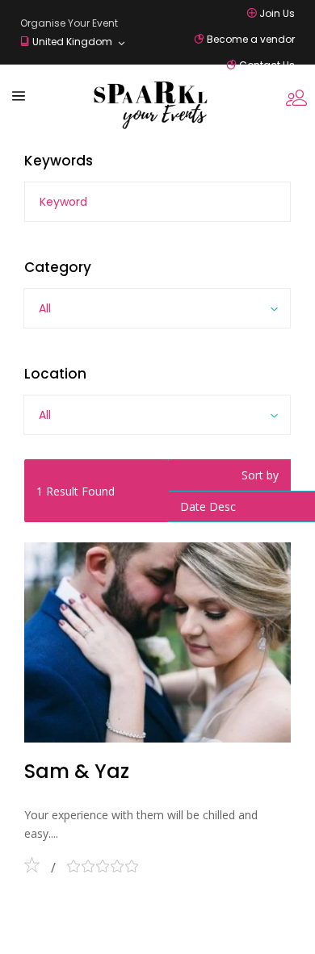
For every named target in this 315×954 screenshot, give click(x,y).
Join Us (277, 13)
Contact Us (267, 65)
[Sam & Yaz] (157, 642)
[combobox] (157, 308)
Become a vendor (251, 39)
